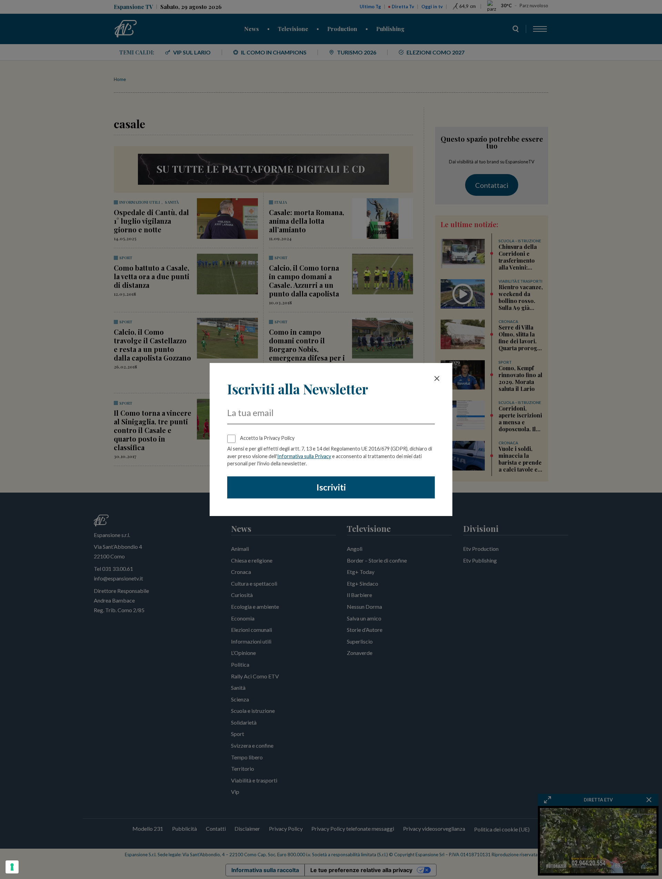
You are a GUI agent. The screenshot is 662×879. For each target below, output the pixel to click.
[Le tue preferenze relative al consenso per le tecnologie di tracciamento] (12, 866)
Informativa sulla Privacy (304, 456)
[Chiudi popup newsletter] (437, 378)
